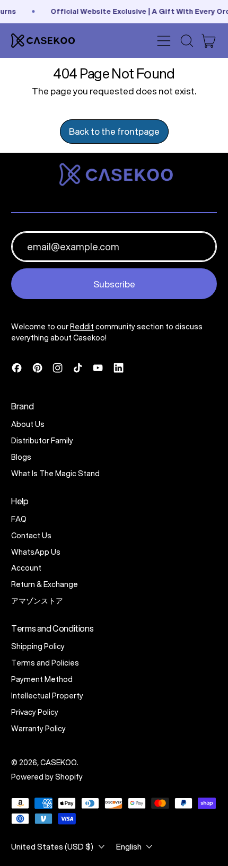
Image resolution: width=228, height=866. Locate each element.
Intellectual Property (47, 695)
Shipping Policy (38, 646)
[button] (187, 41)
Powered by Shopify (47, 777)
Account (26, 568)
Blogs (21, 457)
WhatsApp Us (35, 552)
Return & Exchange (44, 584)
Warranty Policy (38, 728)
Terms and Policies (45, 663)
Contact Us (31, 535)
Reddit (82, 326)
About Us (28, 424)
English (129, 846)
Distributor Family (42, 440)
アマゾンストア (37, 601)
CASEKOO (58, 762)
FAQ (19, 519)
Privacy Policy (34, 712)
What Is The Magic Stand (55, 473)
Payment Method (42, 679)
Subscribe (114, 284)
